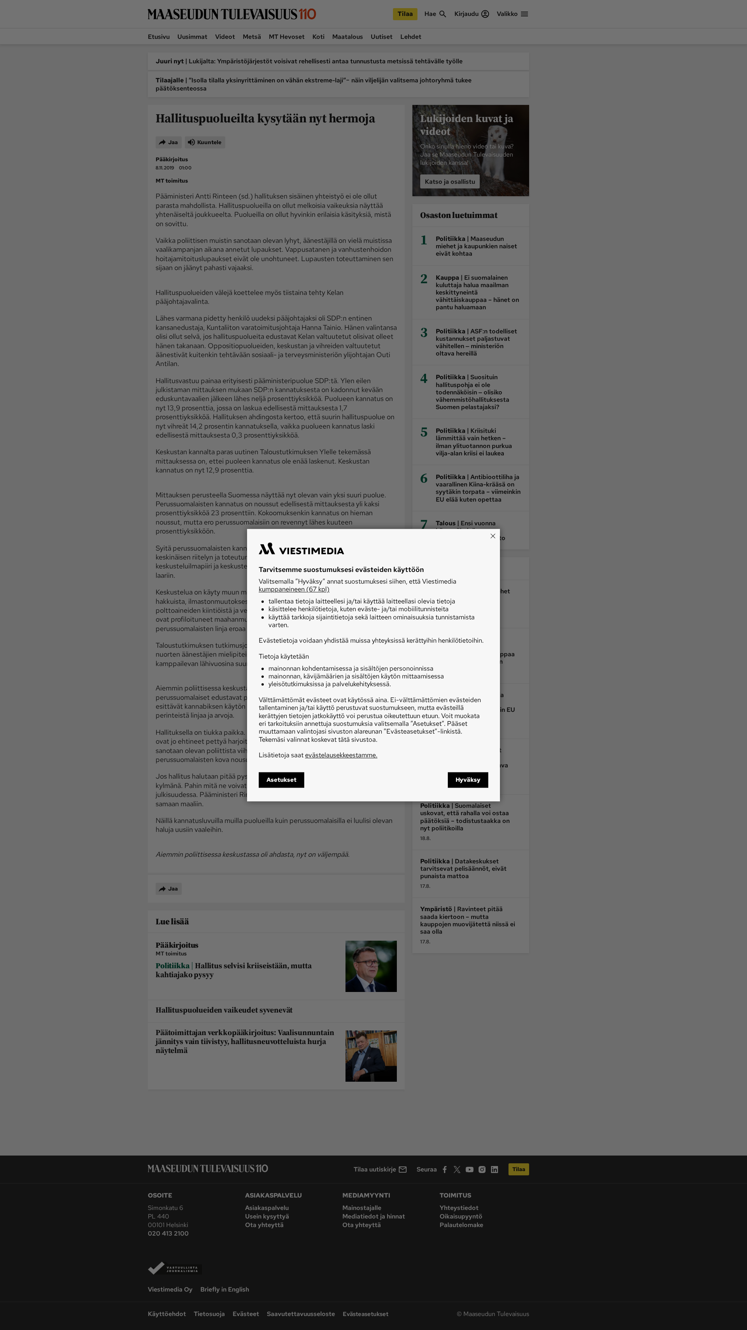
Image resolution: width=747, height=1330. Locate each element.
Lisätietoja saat (318, 755)
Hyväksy (468, 780)
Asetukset (281, 780)
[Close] (493, 536)
